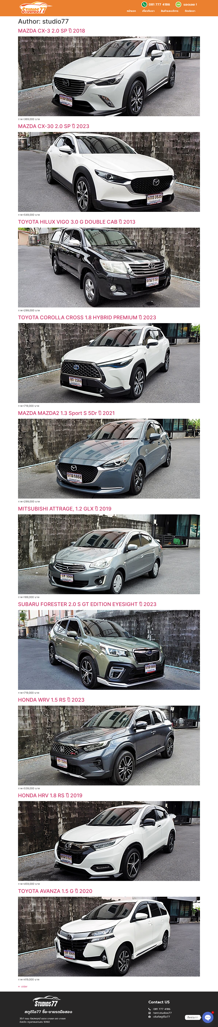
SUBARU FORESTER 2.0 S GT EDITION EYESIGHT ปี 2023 (87, 604)
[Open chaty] (207, 1017)
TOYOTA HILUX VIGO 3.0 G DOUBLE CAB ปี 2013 (76, 222)
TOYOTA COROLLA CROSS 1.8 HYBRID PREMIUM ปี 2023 (87, 317)
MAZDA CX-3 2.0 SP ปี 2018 (51, 31)
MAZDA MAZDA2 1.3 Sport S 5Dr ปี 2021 (66, 413)
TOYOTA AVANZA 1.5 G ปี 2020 (55, 891)
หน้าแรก (131, 11)
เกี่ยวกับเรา (148, 11)
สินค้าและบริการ (169, 11)
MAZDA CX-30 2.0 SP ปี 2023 (53, 126)
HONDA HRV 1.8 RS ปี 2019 (50, 795)
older (22, 986)
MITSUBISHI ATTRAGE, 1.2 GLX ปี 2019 (64, 509)
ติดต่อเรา (190, 11)
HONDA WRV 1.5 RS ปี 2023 (51, 700)
